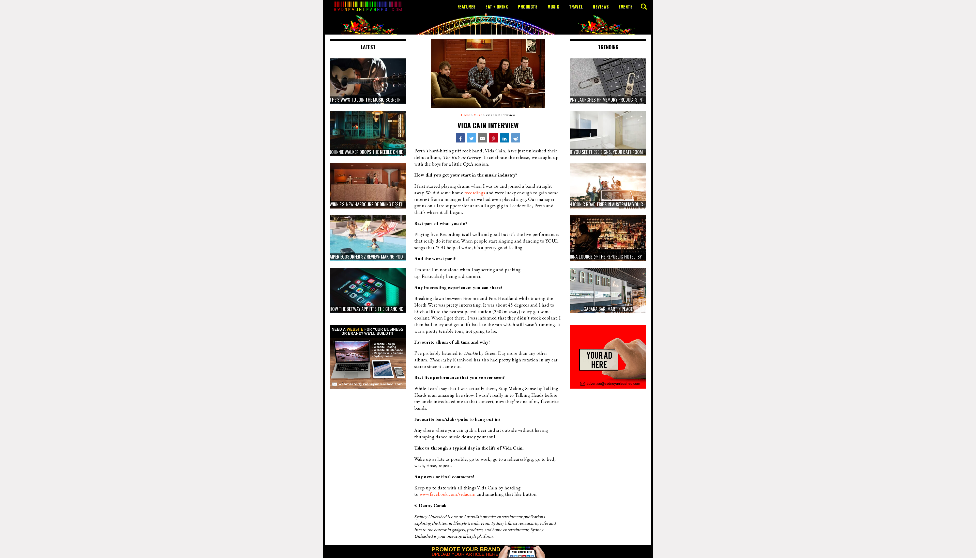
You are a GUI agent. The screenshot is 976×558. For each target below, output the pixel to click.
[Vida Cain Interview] (460, 137)
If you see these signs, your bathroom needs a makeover (623, 152)
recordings (474, 193)
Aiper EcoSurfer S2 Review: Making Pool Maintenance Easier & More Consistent (404, 256)
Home (465, 115)
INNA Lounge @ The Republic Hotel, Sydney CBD (614, 256)
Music (553, 7)
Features (467, 7)
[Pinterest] (493, 137)
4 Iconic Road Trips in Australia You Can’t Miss (615, 204)
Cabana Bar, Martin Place (608, 309)
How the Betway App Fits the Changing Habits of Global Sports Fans (396, 309)
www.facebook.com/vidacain (448, 494)
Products (528, 7)
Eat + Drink (496, 7)
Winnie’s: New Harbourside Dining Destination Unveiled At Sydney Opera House (402, 204)
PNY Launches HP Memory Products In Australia (616, 99)
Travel (576, 7)
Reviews (601, 7)
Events (626, 7)
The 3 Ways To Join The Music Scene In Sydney (372, 99)
